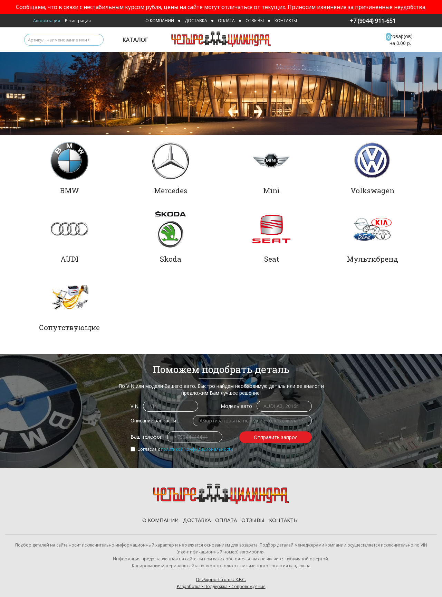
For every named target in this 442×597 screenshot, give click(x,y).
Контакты (286, 21)
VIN (134, 406)
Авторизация (46, 21)
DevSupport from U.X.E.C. (221, 583)
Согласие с (185, 449)
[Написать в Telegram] (412, 21)
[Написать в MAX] (402, 21)
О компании (159, 21)
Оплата (226, 21)
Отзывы (255, 21)
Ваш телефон (147, 436)
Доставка (196, 21)
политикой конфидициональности (197, 449)
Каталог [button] (136, 40)
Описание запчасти (153, 420)
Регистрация (78, 21)
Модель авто (236, 406)
